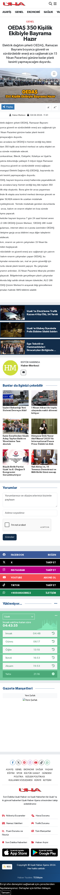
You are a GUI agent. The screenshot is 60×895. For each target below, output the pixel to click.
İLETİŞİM (47, 780)
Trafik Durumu (42, 823)
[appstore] (16, 853)
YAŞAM (49, 769)
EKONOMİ (33, 12)
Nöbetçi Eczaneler (15, 815)
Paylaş (9, 107)
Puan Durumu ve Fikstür (12, 833)
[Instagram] (30, 762)
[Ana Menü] (55, 4)
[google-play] (44, 853)
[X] (18, 762)
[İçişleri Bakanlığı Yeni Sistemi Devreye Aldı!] (16, 398)
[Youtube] (35, 762)
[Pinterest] (24, 762)
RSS (8, 867)
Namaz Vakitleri (14, 823)
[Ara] (50, 4)
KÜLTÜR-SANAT (32, 773)
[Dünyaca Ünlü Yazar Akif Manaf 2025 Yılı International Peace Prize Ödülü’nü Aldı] (44, 426)
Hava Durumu (43, 815)
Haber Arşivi (42, 842)
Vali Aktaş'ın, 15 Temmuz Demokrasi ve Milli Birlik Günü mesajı (43, 469)
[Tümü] (55, 603)
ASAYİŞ (6, 12)
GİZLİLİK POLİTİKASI (35, 776)
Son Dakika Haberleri (16, 842)
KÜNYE (37, 780)
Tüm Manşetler (43, 831)
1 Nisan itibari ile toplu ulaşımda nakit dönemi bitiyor (44, 410)
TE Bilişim (38, 877)
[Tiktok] (41, 762)
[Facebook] (12, 762)
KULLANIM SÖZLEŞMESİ (20, 780)
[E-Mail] (23, 372)
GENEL (19, 12)
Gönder (9, 537)
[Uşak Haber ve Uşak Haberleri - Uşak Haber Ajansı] (14, 4)
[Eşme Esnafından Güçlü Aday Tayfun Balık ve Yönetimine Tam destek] (16, 426)
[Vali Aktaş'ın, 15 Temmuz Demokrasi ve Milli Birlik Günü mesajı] (44, 457)
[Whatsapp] (47, 762)
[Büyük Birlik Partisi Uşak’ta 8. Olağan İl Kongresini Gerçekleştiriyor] (16, 457)
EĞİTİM (11, 773)
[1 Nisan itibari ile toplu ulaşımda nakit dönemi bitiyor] (44, 398)
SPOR (19, 773)
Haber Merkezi (18, 115)
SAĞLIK (48, 12)
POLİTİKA (18, 776)
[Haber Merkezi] (10, 367)
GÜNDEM (47, 773)
